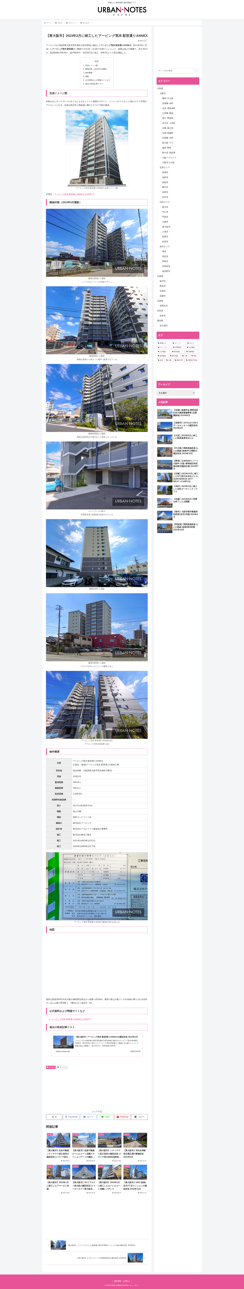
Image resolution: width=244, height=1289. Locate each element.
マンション (63, 1067)
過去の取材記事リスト (94, 84)
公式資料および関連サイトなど (97, 80)
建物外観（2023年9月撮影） (96, 69)
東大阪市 (52, 1067)
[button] (139, 1117)
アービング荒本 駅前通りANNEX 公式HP (73, 194)
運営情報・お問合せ (122, 1281)
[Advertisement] (71, 1089)
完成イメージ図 (91, 65)
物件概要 (88, 73)
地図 (87, 76)
